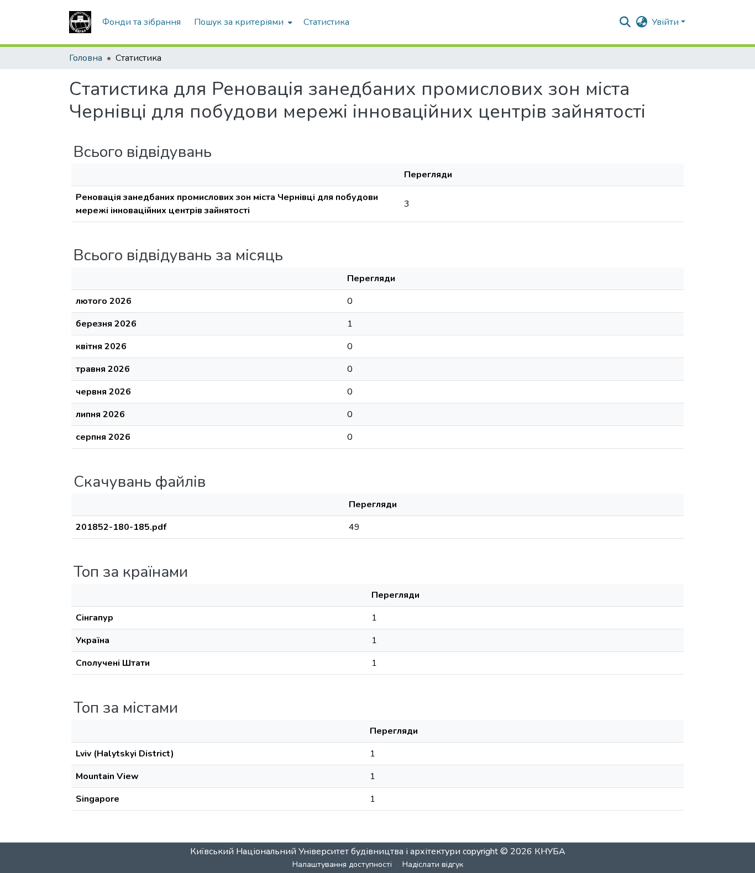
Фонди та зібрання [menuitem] (141, 22)
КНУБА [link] (549, 851)
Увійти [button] (666, 22)
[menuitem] (242, 22)
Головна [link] (85, 58)
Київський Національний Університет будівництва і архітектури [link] (325, 851)
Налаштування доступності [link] (342, 864)
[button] (80, 22)
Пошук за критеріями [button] (239, 22)
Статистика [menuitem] (326, 22)
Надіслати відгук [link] (432, 864)
